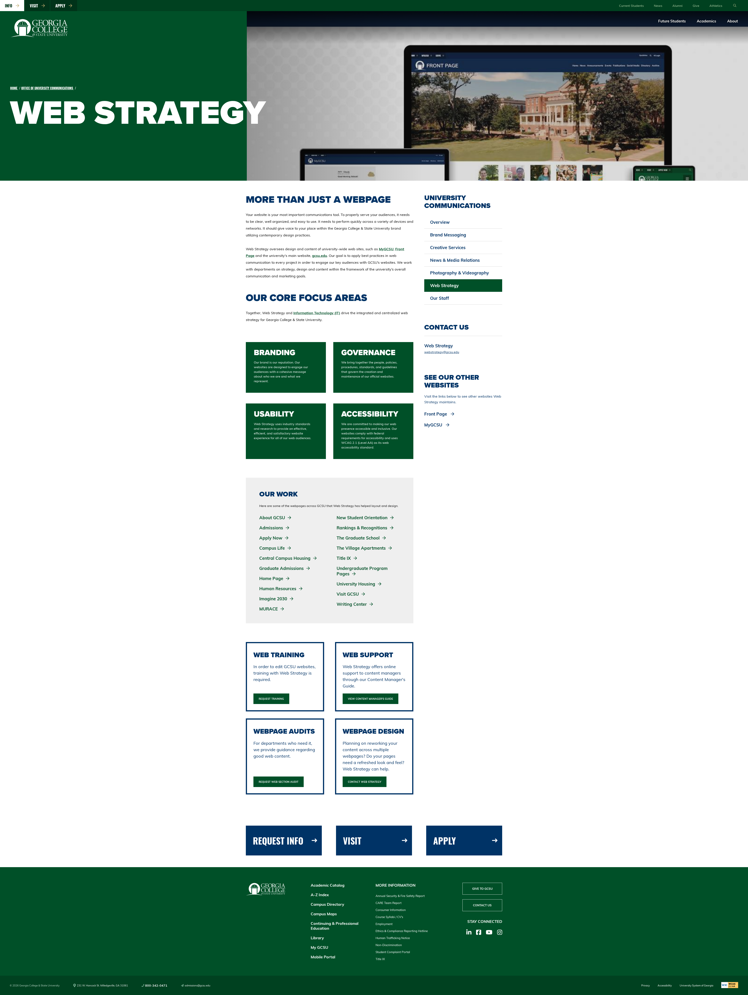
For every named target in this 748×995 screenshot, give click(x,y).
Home (14, 88)
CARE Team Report (388, 903)
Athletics (715, 6)
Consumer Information (391, 910)
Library (317, 937)
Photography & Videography (459, 273)
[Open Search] (734, 5)
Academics (706, 21)
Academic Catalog (327, 885)
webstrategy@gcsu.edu (441, 352)
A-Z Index (320, 894)
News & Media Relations (455, 260)
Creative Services (448, 247)
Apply (61, 6)
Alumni (677, 6)
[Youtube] (489, 932)
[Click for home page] (39, 36)
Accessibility (665, 985)
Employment (384, 924)
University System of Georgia (696, 985)
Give (696, 6)
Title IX (380, 959)
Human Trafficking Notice (393, 938)
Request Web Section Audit (278, 781)
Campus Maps (324, 913)
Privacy (645, 985)
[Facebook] (478, 932)
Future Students (672, 21)
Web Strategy (444, 285)
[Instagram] (499, 932)
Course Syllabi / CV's (389, 917)
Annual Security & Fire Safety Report (400, 896)
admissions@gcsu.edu (197, 985)
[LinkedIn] (468, 932)
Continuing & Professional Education (334, 926)
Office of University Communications (47, 88)
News (658, 6)
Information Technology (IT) (316, 313)
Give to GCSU (482, 889)
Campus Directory (327, 904)
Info (9, 6)
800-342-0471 (156, 985)
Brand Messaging (448, 235)
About (732, 21)
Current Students (631, 6)
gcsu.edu (319, 255)
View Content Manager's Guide (370, 698)
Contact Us (482, 905)
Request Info (278, 840)
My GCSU (319, 947)
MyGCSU (386, 249)
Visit (35, 6)
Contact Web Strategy (364, 781)
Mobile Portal (323, 956)
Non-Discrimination (389, 945)
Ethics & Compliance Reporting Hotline (402, 931)
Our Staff (439, 298)
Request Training (271, 698)
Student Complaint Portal (393, 952)
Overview (440, 222)
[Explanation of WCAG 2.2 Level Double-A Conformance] (729, 985)
